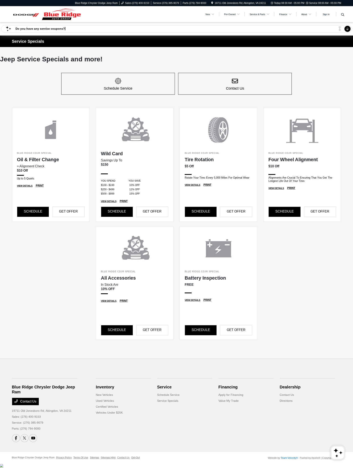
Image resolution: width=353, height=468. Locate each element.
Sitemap (94, 457)
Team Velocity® (289, 458)
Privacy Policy (64, 457)
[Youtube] (33, 438)
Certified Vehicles (107, 406)
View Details (24, 185)
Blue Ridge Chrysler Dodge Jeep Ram (33, 457)
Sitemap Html (108, 457)
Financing (228, 387)
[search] (342, 14)
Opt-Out (135, 457)
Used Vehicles (105, 400)
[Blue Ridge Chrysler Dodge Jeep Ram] (47, 14)
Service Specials (167, 400)
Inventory (105, 387)
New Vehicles (104, 394)
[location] (212, 3)
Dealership (290, 387)
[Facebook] (16, 438)
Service (164, 387)
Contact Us (27, 401)
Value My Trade (228, 400)
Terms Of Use (80, 457)
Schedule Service (168, 394)
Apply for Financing (230, 394)
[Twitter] (24, 438)
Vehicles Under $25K (109, 412)
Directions (286, 400)
